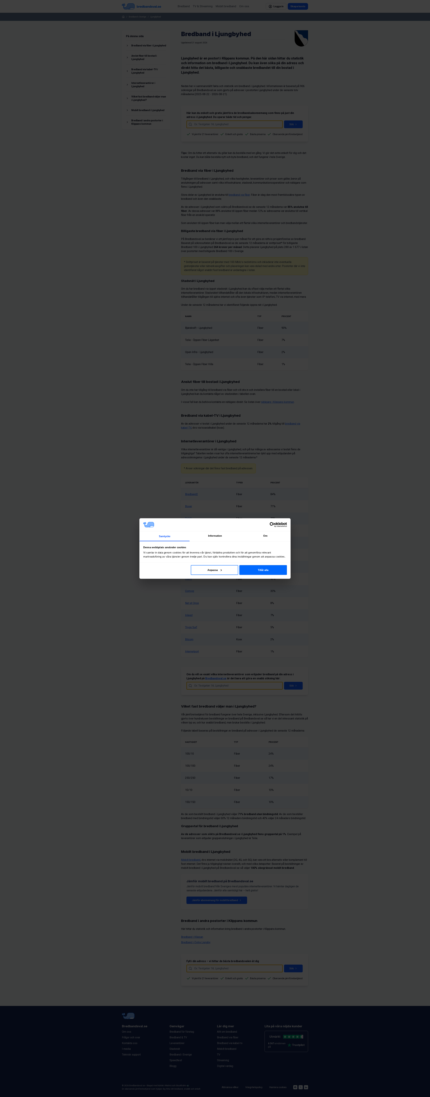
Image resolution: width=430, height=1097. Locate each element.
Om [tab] (265, 535)
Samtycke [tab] (164, 536)
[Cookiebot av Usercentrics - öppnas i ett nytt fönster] (272, 524)
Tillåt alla (263, 569)
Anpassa (212, 569)
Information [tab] (215, 535)
